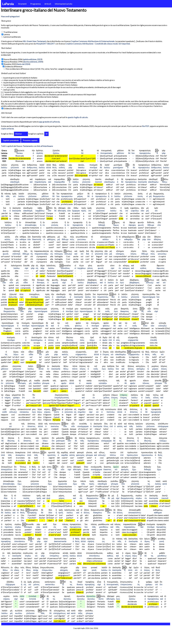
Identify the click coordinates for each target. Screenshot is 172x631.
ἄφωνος (160, 268)
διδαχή (101, 225)
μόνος (36, 584)
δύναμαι (28, 527)
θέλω (164, 182)
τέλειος (146, 383)
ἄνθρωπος (32, 167)
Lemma (7, 34)
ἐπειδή (153, 340)
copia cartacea (7, 128)
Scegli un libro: (7, 133)
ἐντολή (32, 599)
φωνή (141, 225)
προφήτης (32, 512)
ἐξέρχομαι (10, 584)
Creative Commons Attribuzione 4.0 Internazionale (92, 41)
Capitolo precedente (11, 140)
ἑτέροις (123, 395)
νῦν (49, 210)
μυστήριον (118, 167)
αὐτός (120, 426)
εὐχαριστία (133, 340)
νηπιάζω (103, 383)
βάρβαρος (92, 282)
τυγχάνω (81, 268)
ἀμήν (104, 340)
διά (87, 254)
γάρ (163, 153)
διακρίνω (97, 512)
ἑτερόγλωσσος (62, 397)
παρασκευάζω (41, 254)
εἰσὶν (22, 596)
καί (31, 182)
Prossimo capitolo (30, 140)
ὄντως (23, 469)
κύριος (47, 412)
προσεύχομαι (148, 297)
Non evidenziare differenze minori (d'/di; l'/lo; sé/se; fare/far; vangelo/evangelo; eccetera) (44, 69)
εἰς (51, 254)
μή (150, 196)
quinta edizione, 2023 (32, 59)
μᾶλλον (120, 153)
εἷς (81, 498)
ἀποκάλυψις (31, 225)
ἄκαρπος (124, 311)
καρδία (64, 455)
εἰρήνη (91, 541)
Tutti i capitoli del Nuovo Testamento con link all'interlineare (27, 146)
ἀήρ (42, 268)
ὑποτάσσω (19, 541)
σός (118, 340)
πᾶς (8, 196)
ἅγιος (147, 541)
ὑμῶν (116, 467)
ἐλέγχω (163, 440)
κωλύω (18, 613)
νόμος (8, 397)
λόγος (133, 254)
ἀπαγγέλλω (6, 469)
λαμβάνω (39, 210)
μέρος (61, 498)
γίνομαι (45, 383)
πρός (83, 210)
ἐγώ (122, 282)
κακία (89, 383)
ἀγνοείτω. (91, 596)
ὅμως (116, 225)
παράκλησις (40, 182)
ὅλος (106, 426)
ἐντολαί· (32, 596)
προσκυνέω (147, 455)
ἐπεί (4, 297)
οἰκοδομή (14, 182)
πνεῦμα (93, 167)
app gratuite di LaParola (49, 121)
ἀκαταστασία (60, 541)
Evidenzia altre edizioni (13, 108)
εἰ (147, 196)
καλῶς (65, 354)
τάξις (80, 613)
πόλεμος (58, 254)
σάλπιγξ (16, 254)
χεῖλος (106, 397)
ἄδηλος (157, 239)
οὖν (11, 282)
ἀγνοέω (67, 599)
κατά (164, 484)
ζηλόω (56, 153)
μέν (47, 354)
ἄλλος (131, 369)
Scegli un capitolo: (36, 133)
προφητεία (78, 225)
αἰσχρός (64, 570)
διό (113, 297)
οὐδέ (4, 412)
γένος (90, 268)
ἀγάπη (39, 153)
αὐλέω (105, 239)
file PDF (145, 126)
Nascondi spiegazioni (10, 16)
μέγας (80, 196)
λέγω (92, 340)
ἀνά (48, 498)
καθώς (110, 555)
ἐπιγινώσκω (126, 584)
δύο (5, 498)
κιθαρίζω (128, 239)
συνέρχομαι (83, 426)
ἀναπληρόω (37, 340)
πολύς (26, 498)
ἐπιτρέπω (54, 555)
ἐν (20, 225)
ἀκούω (81, 167)
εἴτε (159, 225)
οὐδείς (62, 167)
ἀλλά (48, 167)
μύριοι (155, 369)
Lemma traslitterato (12, 37)
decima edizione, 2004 (33, 61)
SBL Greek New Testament (34, 41)
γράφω (16, 397)
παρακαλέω (129, 527)
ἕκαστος (107, 469)
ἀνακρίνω (20, 455)
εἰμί (26, 268)
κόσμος (126, 268)
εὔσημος (120, 254)
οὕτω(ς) (68, 254)
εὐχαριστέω (81, 354)
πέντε (75, 369)
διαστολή (36, 239)
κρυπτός (51, 455)
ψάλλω (78, 325)
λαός (147, 397)
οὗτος (156, 397)
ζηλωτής (13, 297)
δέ (82, 153)
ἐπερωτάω (47, 570)
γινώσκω (81, 239)
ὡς (103, 541)
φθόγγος (51, 239)
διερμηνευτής (127, 498)
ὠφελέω (135, 210)
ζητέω (88, 297)
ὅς (138, 584)
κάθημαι (158, 512)
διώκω (19, 153)
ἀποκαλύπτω (134, 512)
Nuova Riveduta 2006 (13, 59)
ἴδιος (28, 570)
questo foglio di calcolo (78, 117)
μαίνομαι (60, 440)
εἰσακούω (24, 412)
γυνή (161, 541)
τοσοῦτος (65, 268)
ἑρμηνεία (62, 484)
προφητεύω (145, 153)
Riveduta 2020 (10, 64)
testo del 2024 (23, 64)
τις (120, 440)
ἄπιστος (134, 412)
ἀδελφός (62, 210)
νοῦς (107, 311)
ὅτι (23, 397)
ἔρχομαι (76, 210)
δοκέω (80, 584)
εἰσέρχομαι (163, 426)
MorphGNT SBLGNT (45, 43)
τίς (121, 210)
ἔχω (134, 469)
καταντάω (50, 584)
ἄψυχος (132, 225)
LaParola (8, 4)
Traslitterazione (10, 32)
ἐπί (110, 340)
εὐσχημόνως (59, 613)
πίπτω (113, 455)
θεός (54, 167)
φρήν (63, 383)
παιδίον (37, 383)
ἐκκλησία (142, 182)
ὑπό (3, 455)
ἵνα (133, 153)
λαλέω (4, 167)
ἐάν (69, 210)
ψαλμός (125, 469)
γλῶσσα (15, 167)
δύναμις (40, 282)
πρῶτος (8, 527)
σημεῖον (81, 412)
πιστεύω (111, 412)
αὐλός (7, 239)
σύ (14, 196)
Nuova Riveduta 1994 (13, 61)
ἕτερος (106, 354)
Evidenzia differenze (13, 66)
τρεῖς (39, 498)
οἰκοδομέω (109, 182)
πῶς (72, 239)
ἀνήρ (35, 570)
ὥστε (56, 412)
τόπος (51, 340)
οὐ (24, 167)
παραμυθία (59, 182)
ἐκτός (140, 196)
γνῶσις (54, 225)
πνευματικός (106, 153)
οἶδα (25, 282)
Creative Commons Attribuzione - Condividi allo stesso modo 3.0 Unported (97, 43)
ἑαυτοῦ (98, 182)
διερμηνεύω (159, 196)
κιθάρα (23, 239)
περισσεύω (102, 297)
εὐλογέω (162, 325)
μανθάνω (103, 527)
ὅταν (86, 469)
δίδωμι (150, 225)
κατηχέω (140, 369)
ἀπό (130, 570)
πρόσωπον (132, 455)
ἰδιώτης (69, 340)
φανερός (80, 455)
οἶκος (16, 570)
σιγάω (139, 498)
